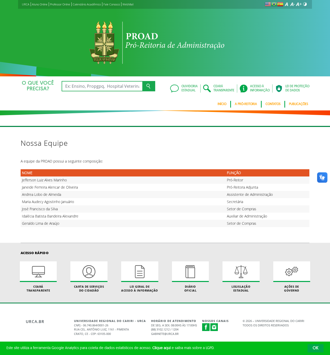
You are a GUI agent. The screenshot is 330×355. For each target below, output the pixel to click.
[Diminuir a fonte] (293, 4)
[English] (268, 4)
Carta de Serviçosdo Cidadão (89, 288)
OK (315, 348)
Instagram (214, 327)
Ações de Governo (291, 288)
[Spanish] (280, 4)
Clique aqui (161, 348)
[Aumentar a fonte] (299, 4)
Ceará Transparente (38, 288)
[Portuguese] (274, 4)
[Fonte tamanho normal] (286, 4)
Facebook (206, 330)
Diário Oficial (190, 288)
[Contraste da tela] (305, 4)
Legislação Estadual (241, 288)
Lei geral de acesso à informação (139, 288)
